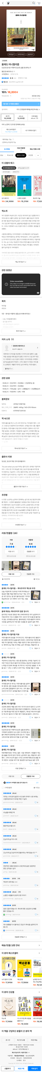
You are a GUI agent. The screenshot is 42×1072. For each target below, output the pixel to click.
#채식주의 (16, 172)
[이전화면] (3, 3)
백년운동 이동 (24, 973)
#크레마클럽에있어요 (9, 168)
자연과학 (13, 392)
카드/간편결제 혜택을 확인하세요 (27, 109)
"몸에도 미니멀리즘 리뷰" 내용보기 (21, 639)
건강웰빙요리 (35, 389)
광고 (24, 1060)
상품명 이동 (9, 190)
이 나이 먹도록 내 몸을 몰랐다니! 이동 (24, 1010)
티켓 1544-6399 (28, 1045)
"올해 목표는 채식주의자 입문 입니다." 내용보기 (21, 616)
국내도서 (5, 383)
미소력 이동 (9, 1011)
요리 (19, 389)
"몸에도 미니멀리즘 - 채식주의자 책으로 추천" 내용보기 (21, 593)
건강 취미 (13, 383)
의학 (23, 392)
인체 (18, 392)
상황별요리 (26, 389)
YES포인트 (5, 96)
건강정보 (21, 383)
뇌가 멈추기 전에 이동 (9, 971)
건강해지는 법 (29, 383)
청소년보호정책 (30, 1056)
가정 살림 (13, 389)
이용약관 (10, 1056)
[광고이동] (33, 3)
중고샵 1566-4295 (22, 1047)
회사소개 (18, 1058)
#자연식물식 (6, 172)
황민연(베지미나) (7, 71)
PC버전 (13, 1058)
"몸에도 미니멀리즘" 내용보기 (21, 662)
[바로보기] (16, 565)
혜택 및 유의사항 (11, 556)
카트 (39, 3)
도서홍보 (19, 1060)
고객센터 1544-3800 (15, 1045)
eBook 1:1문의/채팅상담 (20, 1049)
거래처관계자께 (27, 1058)
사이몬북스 (5, 74)
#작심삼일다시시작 (23, 168)
